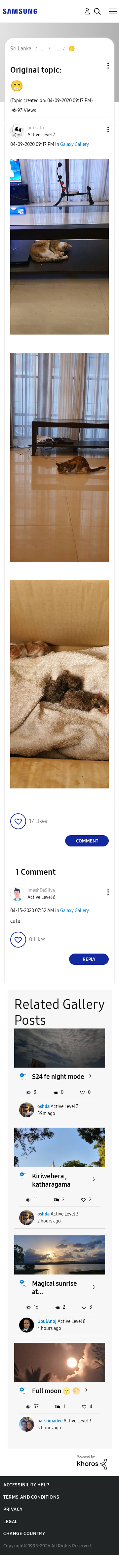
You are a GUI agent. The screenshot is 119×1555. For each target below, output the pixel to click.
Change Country (24, 1533)
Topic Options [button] (97, 66)
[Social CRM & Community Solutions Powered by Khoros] (92, 1462)
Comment (87, 841)
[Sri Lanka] (20, 11)
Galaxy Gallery (74, 144)
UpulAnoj (47, 1321)
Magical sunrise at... (54, 1287)
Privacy (12, 1509)
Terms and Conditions (31, 1497)
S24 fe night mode (58, 1077)
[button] (97, 129)
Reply (89, 959)
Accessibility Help (26, 1485)
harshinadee (49, 1421)
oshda (43, 1106)
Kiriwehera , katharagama (51, 1180)
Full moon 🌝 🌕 (56, 1391)
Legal (10, 1521)
